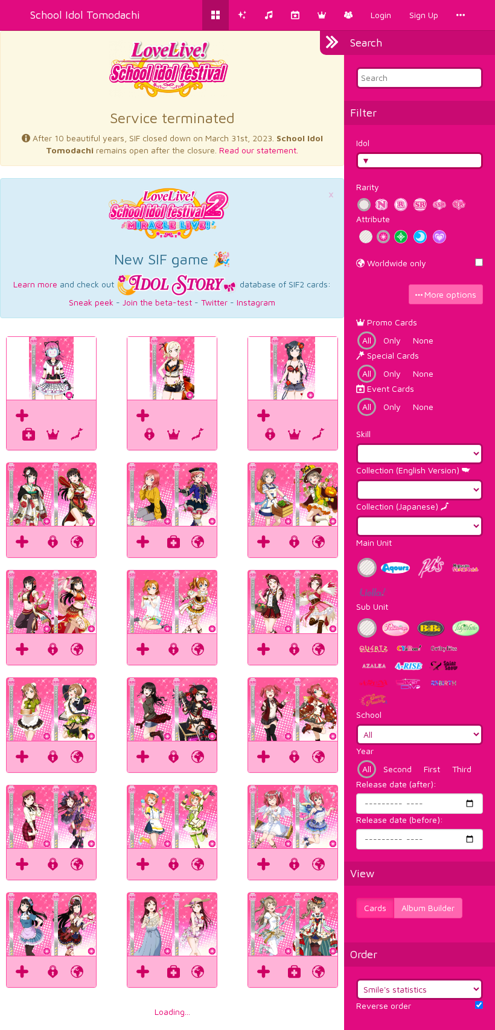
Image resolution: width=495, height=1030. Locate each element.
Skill (363, 434)
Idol (362, 143)
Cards (375, 908)
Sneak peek (91, 302)
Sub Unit (372, 606)
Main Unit (374, 542)
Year (365, 751)
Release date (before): (399, 819)
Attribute (373, 219)
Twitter (214, 302)
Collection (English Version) (409, 470)
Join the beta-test (157, 302)
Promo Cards (391, 322)
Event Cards (389, 388)
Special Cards (392, 355)
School (369, 714)
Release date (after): (396, 784)
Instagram (256, 302)
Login (381, 15)
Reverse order (383, 1005)
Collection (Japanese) (398, 506)
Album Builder (428, 908)
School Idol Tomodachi (85, 14)
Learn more (35, 283)
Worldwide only (395, 263)
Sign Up (423, 15)
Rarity (367, 187)
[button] (321, 15)
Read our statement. (258, 150)
